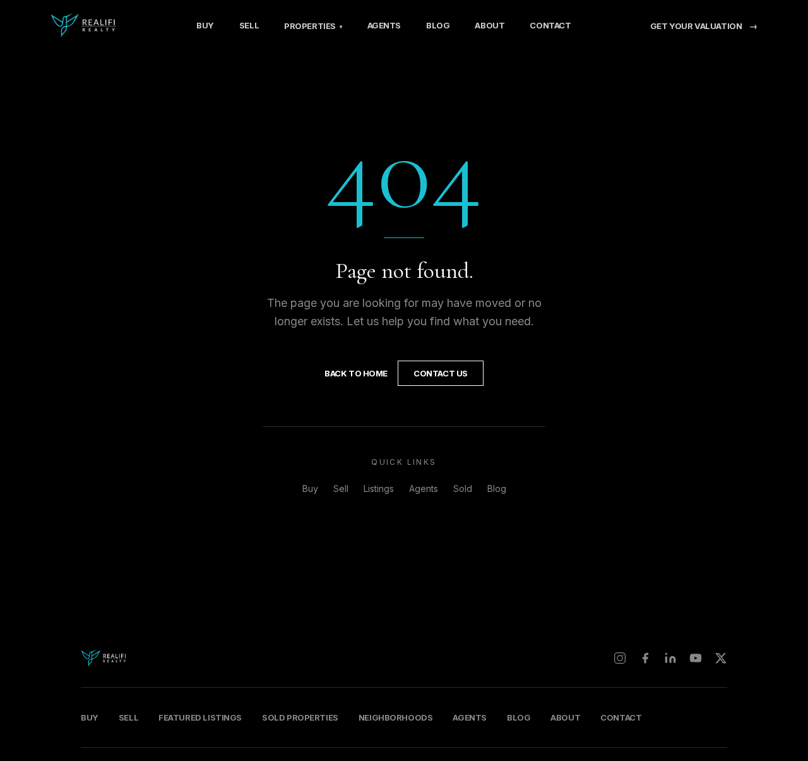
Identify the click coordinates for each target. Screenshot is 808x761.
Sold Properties (300, 717)
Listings (379, 488)
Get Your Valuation (704, 25)
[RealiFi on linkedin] (670, 658)
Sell (249, 25)
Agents (384, 25)
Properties (313, 25)
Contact (550, 25)
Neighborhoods (396, 717)
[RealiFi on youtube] (695, 658)
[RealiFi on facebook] (645, 658)
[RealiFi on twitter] (721, 658)
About (489, 25)
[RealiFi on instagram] (620, 658)
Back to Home (356, 373)
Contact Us (440, 373)
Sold (462, 488)
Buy (205, 25)
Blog (437, 25)
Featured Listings (200, 717)
